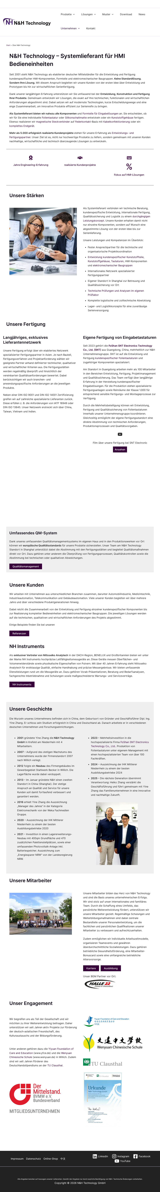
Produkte (66, 14)
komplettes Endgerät (21, 125)
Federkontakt (83, 121)
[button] (73, 14)
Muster (106, 14)
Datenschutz (33, 1158)
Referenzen (19, 633)
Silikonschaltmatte (76, 117)
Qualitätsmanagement (25, 566)
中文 (62, 1158)
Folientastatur (50, 117)
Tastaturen (117, 261)
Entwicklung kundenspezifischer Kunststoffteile (116, 257)
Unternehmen (69, 28)
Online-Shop (50, 1158)
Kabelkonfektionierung (116, 121)
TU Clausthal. (55, 1065)
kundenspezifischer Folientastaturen (116, 358)
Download (126, 14)
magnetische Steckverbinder (53, 121)
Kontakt (90, 28)
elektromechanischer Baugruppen (112, 265)
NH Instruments (21, 684)
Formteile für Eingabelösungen (100, 113)
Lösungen (87, 14)
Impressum (17, 1158)
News (142, 14)
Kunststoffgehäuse (122, 117)
